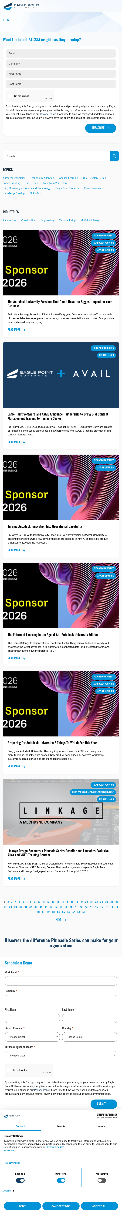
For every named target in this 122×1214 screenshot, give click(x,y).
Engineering (47, 220)
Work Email (11, 972)
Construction (28, 220)
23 (101, 902)
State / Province (13, 1028)
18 (77, 902)
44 (91, 907)
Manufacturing (67, 220)
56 (68, 912)
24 (106, 902)
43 (86, 907)
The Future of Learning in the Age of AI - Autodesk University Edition (53, 635)
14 (58, 902)
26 (116, 902)
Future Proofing (11, 183)
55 (63, 912)
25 (111, 902)
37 (56, 907)
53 (53, 912)
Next (58, 920)
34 (41, 907)
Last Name (68, 1010)
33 (35, 907)
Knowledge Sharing (14, 193)
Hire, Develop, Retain (94, 178)
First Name (10, 1010)
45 (96, 907)
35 (46, 907)
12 (48, 902)
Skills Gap (35, 193)
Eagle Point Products (67, 188)
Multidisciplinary (90, 220)
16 (67, 902)
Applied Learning (68, 178)
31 (26, 907)
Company (10, 991)
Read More (14, 330)
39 (66, 907)
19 (81, 902)
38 (61, 907)
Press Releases (92, 188)
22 (96, 902)
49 (116, 907)
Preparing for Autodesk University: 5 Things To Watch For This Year (52, 743)
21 (91, 902)
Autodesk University (14, 178)
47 (106, 907)
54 (58, 912)
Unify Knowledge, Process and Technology (27, 188)
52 (48, 912)
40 (71, 907)
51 (43, 912)
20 (86, 902)
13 (53, 902)
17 (72, 902)
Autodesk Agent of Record (19, 1047)
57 (73, 912)
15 (62, 902)
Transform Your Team (55, 183)
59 (83, 912)
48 (111, 907)
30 (20, 907)
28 (10, 907)
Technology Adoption (42, 178)
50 (38, 912)
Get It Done (31, 183)
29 (15, 907)
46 (101, 907)
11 (44, 902)
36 (51, 907)
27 (5, 907)
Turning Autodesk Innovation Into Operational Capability (45, 527)
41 (76, 907)
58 (78, 912)
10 (39, 902)
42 (81, 907)
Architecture (9, 220)
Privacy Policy (48, 114)
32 (30, 907)
